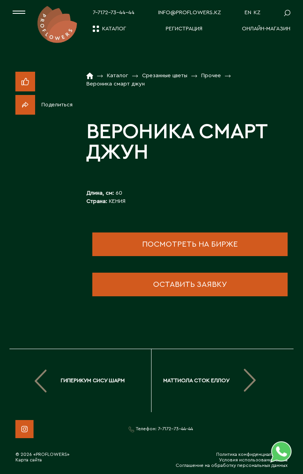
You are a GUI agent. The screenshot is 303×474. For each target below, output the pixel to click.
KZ (257, 12)
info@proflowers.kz (189, 12)
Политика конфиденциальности (252, 454)
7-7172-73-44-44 (114, 12)
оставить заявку (190, 284)
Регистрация (184, 29)
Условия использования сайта (253, 459)
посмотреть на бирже (190, 244)
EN (248, 12)
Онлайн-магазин (266, 29)
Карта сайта (28, 459)
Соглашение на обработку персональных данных (232, 465)
